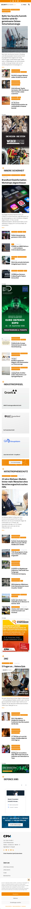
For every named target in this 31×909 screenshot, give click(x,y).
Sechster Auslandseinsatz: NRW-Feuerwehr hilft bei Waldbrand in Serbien (19, 543)
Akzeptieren (15, 894)
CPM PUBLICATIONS (8, 867)
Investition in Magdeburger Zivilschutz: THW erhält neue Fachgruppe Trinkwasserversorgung (20, 571)
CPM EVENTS (6, 870)
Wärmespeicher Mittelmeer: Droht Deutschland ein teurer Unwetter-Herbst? (20, 586)
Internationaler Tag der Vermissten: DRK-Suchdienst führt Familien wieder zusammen (20, 91)
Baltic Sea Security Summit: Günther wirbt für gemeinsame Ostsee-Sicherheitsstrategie (14, 20)
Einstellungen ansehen (15, 902)
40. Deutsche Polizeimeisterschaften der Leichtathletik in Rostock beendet (19, 105)
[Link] (15, 404)
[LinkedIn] (10, 850)
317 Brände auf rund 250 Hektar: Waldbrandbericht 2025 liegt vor (19, 738)
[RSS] (13, 850)
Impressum (23, 906)
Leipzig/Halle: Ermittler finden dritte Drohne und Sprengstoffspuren (18, 374)
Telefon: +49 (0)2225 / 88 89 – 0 (11, 845)
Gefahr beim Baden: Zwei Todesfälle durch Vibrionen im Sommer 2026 (20, 602)
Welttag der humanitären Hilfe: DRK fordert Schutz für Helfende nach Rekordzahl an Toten (20, 755)
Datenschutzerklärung (16, 906)
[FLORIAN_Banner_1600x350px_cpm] (15, 121)
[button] (28, 880)
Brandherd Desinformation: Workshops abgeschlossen (14, 181)
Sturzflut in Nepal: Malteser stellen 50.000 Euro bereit (19, 76)
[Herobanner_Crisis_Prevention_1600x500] (15, 773)
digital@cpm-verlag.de (9, 847)
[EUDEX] (15, 333)
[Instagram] (8, 850)
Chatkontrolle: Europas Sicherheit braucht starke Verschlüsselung (18, 345)
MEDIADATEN (6, 876)
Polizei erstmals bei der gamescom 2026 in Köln (18, 236)
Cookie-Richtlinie (8, 906)
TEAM (4, 873)
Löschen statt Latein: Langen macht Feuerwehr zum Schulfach (19, 611)
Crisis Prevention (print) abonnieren (12, 853)
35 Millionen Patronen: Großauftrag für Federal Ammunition (18, 276)
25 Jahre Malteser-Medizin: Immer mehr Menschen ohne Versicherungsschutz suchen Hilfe (15, 483)
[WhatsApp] (3, 850)
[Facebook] (6, 850)
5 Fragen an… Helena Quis (13, 666)
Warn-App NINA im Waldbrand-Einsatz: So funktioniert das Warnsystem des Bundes (20, 721)
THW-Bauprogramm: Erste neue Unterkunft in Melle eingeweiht (19, 554)
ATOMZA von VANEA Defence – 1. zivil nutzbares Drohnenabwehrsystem (19, 248)
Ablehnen (15, 898)
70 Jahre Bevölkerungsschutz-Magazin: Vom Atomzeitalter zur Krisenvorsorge (19, 361)
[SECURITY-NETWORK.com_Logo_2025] (8, 4)
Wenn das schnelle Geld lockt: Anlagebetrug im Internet (20, 263)
